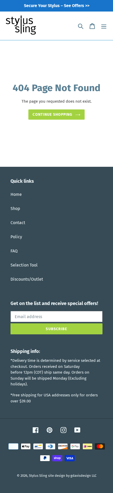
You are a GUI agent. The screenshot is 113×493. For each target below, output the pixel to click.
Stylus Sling (38, 476)
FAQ (14, 250)
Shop (15, 208)
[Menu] (104, 26)
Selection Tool (24, 265)
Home (16, 194)
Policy (16, 236)
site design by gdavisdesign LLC (72, 476)
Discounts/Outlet (27, 279)
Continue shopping (52, 114)
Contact (18, 222)
